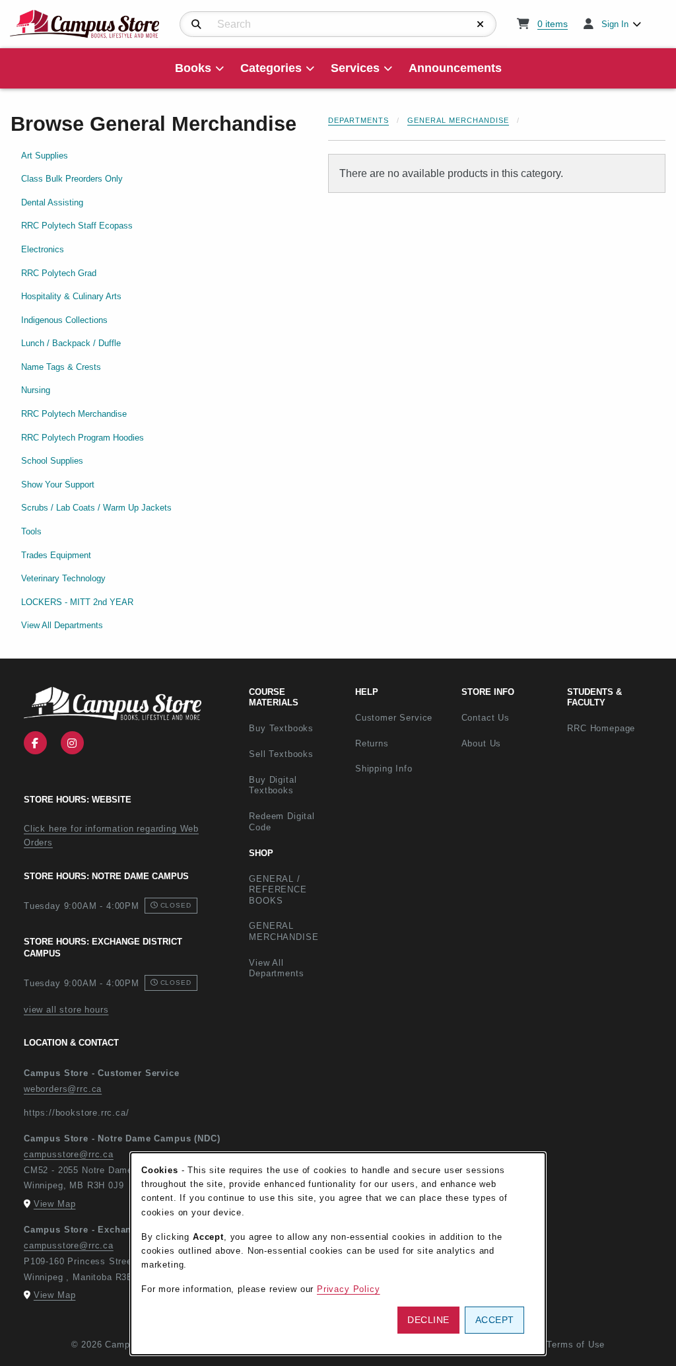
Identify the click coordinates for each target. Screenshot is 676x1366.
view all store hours (66, 1010)
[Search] (196, 24)
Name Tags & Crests (61, 367)
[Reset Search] (480, 24)
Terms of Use (576, 1344)
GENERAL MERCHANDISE (283, 931)
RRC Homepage (615, 728)
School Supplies (52, 461)
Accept (494, 1319)
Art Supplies (44, 156)
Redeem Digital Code (282, 821)
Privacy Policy (348, 1289)
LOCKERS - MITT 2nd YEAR (77, 602)
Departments (358, 120)
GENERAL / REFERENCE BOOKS (277, 890)
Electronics (42, 249)
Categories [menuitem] (271, 68)
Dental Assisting (52, 202)
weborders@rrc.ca (63, 1089)
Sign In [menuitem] (614, 24)
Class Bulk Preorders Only (72, 179)
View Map (55, 1204)
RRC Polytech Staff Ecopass (77, 226)
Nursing (35, 390)
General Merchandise (458, 120)
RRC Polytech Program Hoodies (82, 438)
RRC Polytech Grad (58, 273)
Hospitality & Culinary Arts (71, 296)
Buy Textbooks (281, 728)
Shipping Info (384, 768)
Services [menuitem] (355, 68)
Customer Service (393, 718)
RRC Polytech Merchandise (74, 414)
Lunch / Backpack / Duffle (71, 343)
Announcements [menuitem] (455, 68)
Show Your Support (57, 484)
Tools (31, 531)
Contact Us (485, 718)
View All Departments (62, 625)
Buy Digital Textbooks (272, 785)
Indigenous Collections (64, 320)
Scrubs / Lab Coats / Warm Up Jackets (96, 508)
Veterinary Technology (63, 578)
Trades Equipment (56, 555)
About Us (481, 743)
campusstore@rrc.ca (69, 1154)
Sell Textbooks (281, 754)
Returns (372, 743)
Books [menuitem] (193, 68)
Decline (428, 1319)
